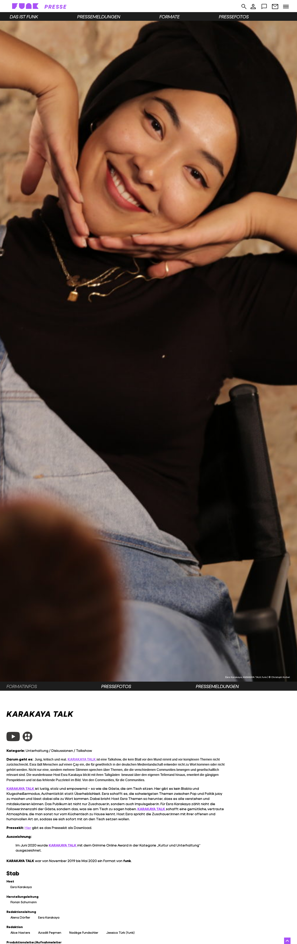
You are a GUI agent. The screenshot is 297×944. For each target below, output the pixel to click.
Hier (28, 828)
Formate (169, 16)
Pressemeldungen (98, 16)
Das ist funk (24, 16)
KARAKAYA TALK (20, 788)
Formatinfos (21, 686)
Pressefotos (234, 16)
